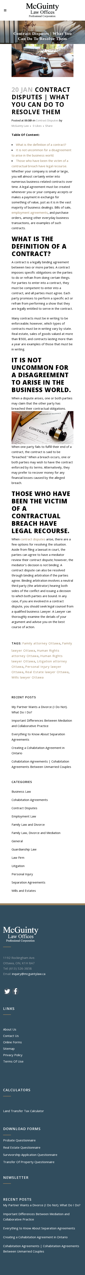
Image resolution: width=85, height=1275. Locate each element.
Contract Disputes (34, 49)
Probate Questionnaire (19, 1140)
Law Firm (18, 857)
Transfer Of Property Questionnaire (28, 1162)
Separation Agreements (28, 882)
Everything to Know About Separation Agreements (39, 1228)
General (17, 841)
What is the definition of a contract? (41, 144)
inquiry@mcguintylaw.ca (28, 974)
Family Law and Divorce (28, 824)
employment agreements (30, 212)
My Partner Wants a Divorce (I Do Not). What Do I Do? (41, 1205)
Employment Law (24, 816)
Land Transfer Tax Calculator (23, 1110)
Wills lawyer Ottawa (28, 677)
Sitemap (9, 1048)
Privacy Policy (12, 1054)
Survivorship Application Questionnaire (30, 1155)
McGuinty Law (20, 126)
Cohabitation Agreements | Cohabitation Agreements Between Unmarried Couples (41, 1248)
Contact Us (11, 1035)
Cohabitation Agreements (30, 800)
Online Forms (12, 1042)
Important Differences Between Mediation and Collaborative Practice (36, 1216)
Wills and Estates (24, 890)
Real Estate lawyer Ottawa (47, 672)
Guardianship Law (24, 849)
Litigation (18, 866)
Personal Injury (22, 874)
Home (16, 49)
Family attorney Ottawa (41, 643)
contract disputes (32, 539)
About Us (9, 1029)
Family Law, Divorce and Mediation (36, 833)
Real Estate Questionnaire (21, 1147)
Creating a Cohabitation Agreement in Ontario (35, 1237)
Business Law (21, 791)
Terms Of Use (13, 1061)
